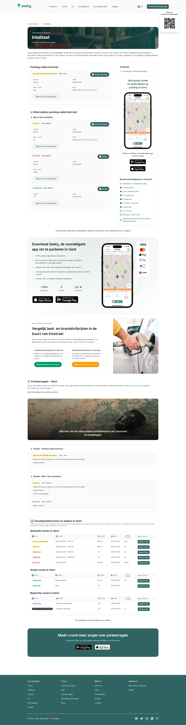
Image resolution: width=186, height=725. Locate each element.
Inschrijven (82, 351)
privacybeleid (83, 357)
